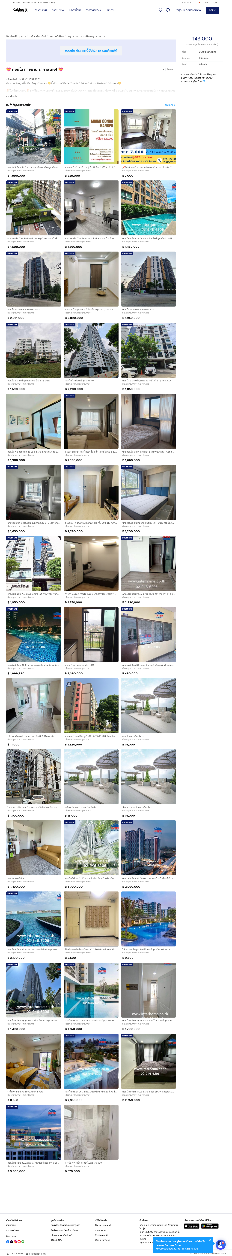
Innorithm (100, 1230)
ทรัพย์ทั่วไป (75, 10)
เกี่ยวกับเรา (11, 1225)
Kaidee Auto (29, 2)
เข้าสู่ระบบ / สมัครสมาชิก (188, 10)
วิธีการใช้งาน (56, 1240)
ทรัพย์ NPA (58, 10)
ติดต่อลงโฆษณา (13, 1230)
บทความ (111, 10)
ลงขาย (212, 10)
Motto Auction (102, 1235)
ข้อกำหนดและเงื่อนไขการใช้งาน (65, 1230)
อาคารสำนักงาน (94, 10)
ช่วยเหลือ (186, 2)
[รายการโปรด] (160, 10)
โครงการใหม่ (40, 10)
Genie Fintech (102, 1240)
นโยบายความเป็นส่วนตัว (62, 1235)
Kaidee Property (46, 2)
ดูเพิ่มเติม (169, 104)
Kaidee (16, 2)
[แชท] (168, 10)
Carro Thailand (103, 1225)
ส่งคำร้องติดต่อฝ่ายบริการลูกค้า (65, 1225)
